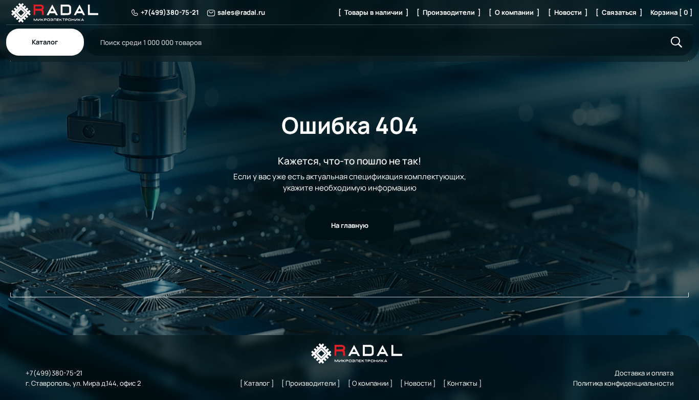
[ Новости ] (568, 12)
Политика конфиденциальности (623, 383)
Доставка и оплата (644, 373)
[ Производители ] (449, 12)
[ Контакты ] (462, 383)
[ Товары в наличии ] (373, 12)
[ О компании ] (514, 12)
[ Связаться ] (619, 12)
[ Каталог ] (257, 383)
